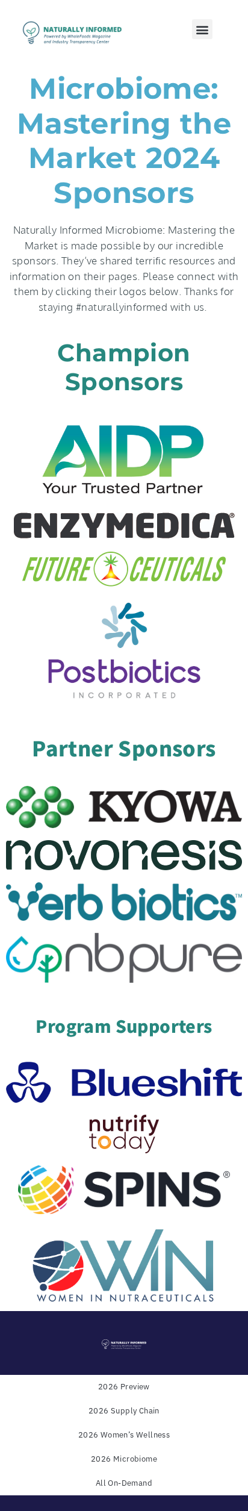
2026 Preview (124, 1387)
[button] (202, 29)
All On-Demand (124, 1483)
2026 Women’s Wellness (124, 1435)
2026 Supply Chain (124, 1411)
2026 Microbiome (124, 1459)
